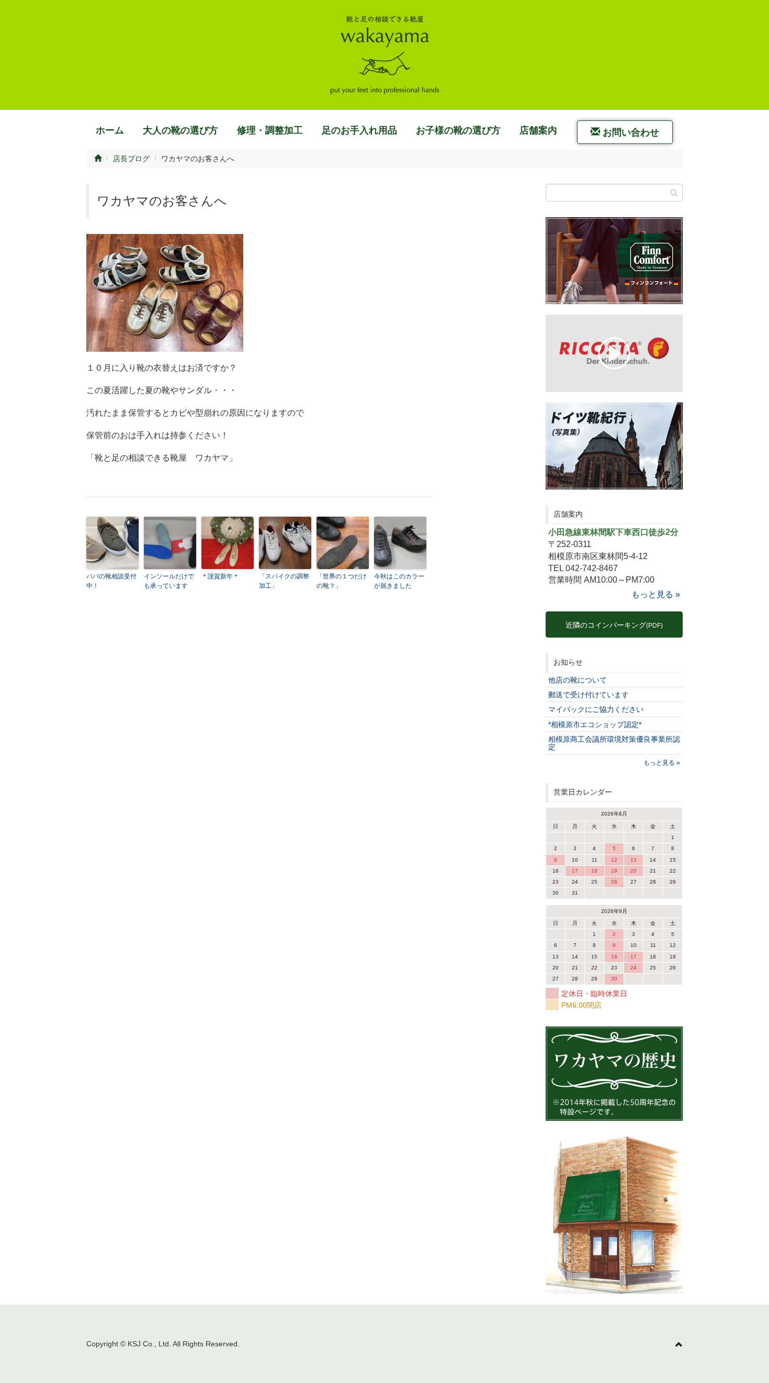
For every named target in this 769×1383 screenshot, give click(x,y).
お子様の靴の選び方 (458, 130)
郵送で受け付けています (588, 694)
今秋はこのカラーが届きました (399, 581)
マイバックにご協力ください (595, 709)
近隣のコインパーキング (614, 625)
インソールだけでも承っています (169, 581)
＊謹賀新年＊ (220, 576)
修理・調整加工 (270, 130)
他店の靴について (577, 680)
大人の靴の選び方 (180, 130)
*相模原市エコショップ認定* (594, 724)
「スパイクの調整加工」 (284, 581)
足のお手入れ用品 (359, 130)
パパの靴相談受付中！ (111, 581)
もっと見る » (655, 594)
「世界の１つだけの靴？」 (341, 581)
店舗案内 (538, 130)
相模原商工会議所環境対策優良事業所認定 (614, 743)
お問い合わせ (629, 132)
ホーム (110, 130)
